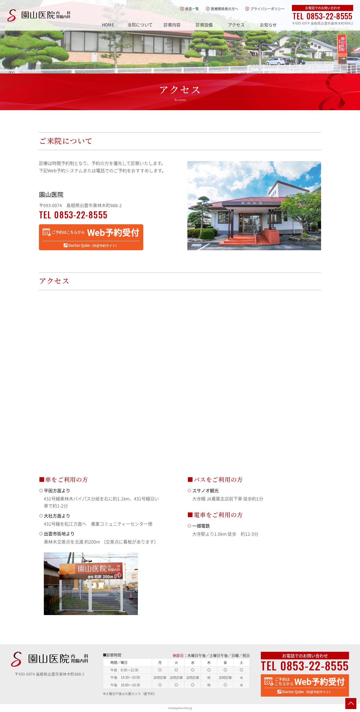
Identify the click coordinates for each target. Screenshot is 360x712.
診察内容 (172, 25)
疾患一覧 (189, 8)
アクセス (236, 25)
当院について (140, 25)
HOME (108, 25)
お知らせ (268, 25)
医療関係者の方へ (222, 8)
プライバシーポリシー (265, 8)
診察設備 (204, 25)
